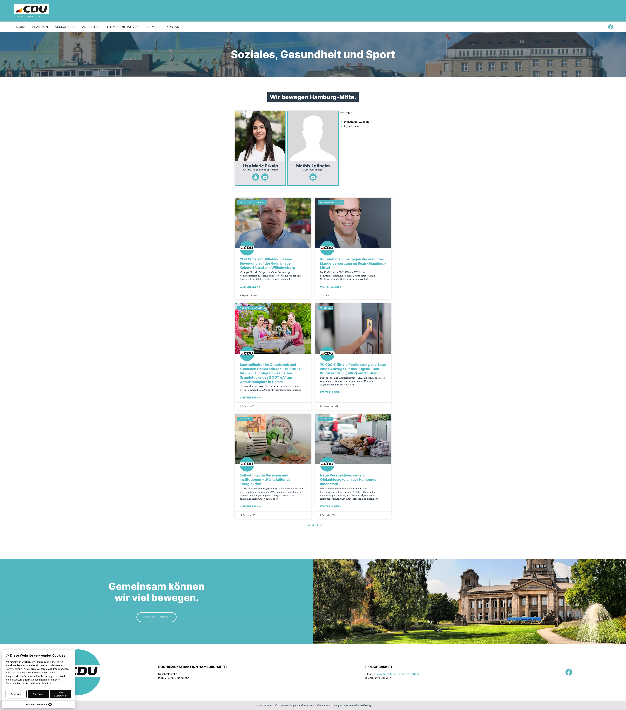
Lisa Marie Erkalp (260, 165)
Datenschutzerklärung (359, 705)
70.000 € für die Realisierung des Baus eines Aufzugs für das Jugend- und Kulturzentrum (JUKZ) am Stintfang (353, 369)
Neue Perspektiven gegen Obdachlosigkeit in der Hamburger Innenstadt (349, 479)
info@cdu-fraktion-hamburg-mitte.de (397, 673)
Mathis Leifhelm (313, 165)
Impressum (341, 705)
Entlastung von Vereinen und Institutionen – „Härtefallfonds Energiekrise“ (265, 479)
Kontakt (330, 705)
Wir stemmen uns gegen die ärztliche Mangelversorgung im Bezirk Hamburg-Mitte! (353, 263)
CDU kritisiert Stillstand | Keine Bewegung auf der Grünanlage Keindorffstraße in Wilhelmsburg (267, 263)
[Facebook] (610, 26)
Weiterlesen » (250, 286)
